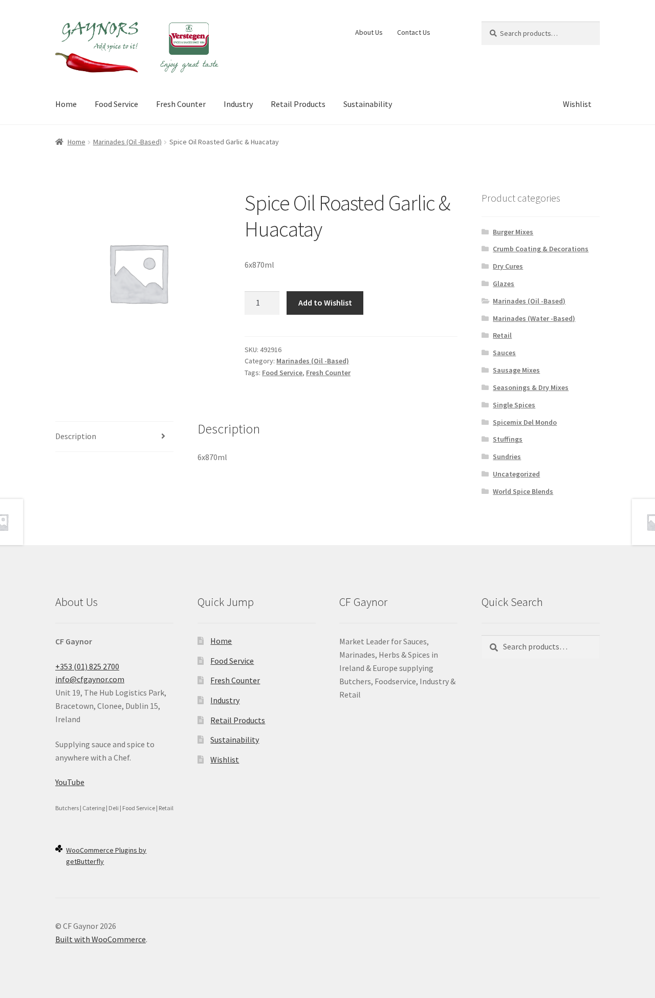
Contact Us (413, 32)
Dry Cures (508, 266)
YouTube (69, 782)
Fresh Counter (181, 104)
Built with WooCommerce (100, 939)
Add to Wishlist (325, 302)
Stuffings (507, 439)
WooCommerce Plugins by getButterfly (106, 855)
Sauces (504, 352)
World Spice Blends (523, 491)
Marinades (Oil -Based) (127, 141)
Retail (502, 335)
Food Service (116, 104)
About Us (369, 32)
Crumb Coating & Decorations (540, 248)
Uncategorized (516, 474)
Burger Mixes (513, 231)
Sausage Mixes (516, 370)
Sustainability (367, 104)
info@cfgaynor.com (89, 679)
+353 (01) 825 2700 (87, 666)
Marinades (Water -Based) (534, 318)
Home (66, 104)
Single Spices (514, 404)
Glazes (503, 283)
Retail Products (298, 104)
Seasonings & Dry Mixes (531, 387)
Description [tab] (75, 436)
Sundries (507, 456)
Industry (238, 104)
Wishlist (577, 104)
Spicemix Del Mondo (525, 422)
